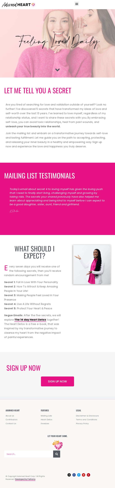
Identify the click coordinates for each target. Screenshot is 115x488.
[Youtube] (83, 475)
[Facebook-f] (74, 475)
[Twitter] (79, 475)
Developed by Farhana (25, 479)
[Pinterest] (88, 475)
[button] (76, 3)
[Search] (56, 454)
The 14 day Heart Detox (30, 319)
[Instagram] (69, 475)
